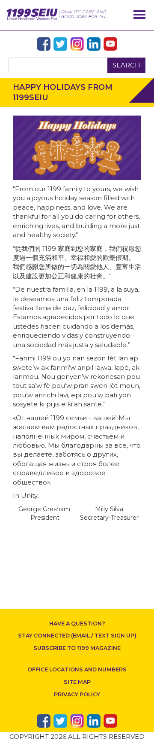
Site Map (77, 682)
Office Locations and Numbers (77, 669)
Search (126, 65)
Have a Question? (77, 623)
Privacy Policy (77, 694)
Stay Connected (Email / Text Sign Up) (77, 635)
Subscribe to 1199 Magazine (77, 648)
